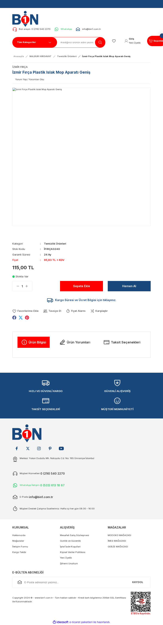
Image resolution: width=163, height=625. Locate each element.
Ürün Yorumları (78, 342)
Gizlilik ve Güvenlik (70, 540)
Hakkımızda (18, 535)
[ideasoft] (61, 622)
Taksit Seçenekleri (125, 342)
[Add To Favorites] (25, 311)
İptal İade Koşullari (70, 546)
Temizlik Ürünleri (55, 243)
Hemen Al (129, 286)
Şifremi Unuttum (69, 563)
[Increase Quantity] (28, 286)
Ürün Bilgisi (37, 342)
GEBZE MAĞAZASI (118, 546)
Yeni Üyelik (66, 557)
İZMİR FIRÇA (20, 66)
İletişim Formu (20, 546)
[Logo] (26, 18)
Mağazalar (18, 540)
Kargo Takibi (19, 552)
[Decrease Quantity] (15, 286)
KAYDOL (137, 582)
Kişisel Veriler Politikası (72, 552)
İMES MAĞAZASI (117, 540)
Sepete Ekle (81, 286)
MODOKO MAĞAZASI (119, 535)
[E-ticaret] (81, 622)
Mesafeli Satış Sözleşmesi (74, 535)
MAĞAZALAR (117, 527)
